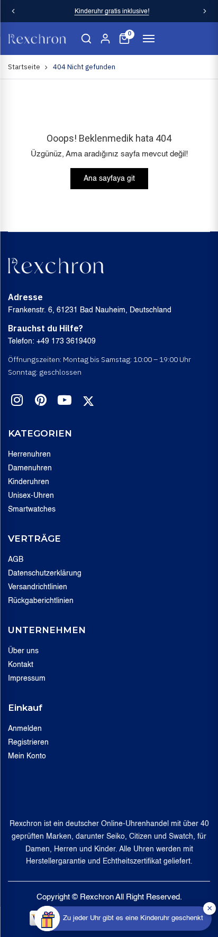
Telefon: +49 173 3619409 (52, 341)
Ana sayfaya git (109, 178)
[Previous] (13, 11)
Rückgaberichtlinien (41, 601)
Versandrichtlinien (37, 587)
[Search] (86, 39)
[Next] (205, 11)
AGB (15, 559)
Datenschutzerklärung (44, 573)
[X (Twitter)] (88, 401)
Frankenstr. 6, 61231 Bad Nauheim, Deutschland (89, 310)
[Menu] (149, 39)
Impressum (27, 678)
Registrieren (28, 742)
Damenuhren (30, 468)
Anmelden (25, 728)
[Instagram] (17, 402)
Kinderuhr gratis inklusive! (112, 11)
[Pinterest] (41, 402)
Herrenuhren (29, 454)
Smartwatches (32, 509)
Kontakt (20, 665)
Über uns (23, 651)
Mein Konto (27, 756)
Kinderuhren (28, 482)
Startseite (24, 66)
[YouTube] (65, 402)
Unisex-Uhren (31, 495)
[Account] (105, 39)
